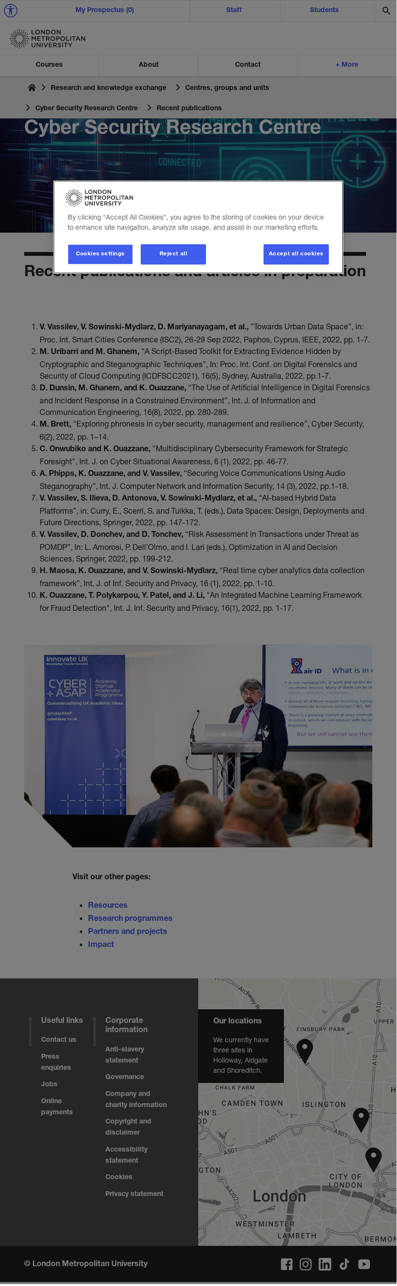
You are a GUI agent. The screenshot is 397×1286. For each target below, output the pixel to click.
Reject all (174, 254)
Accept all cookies (296, 254)
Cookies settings (100, 254)
